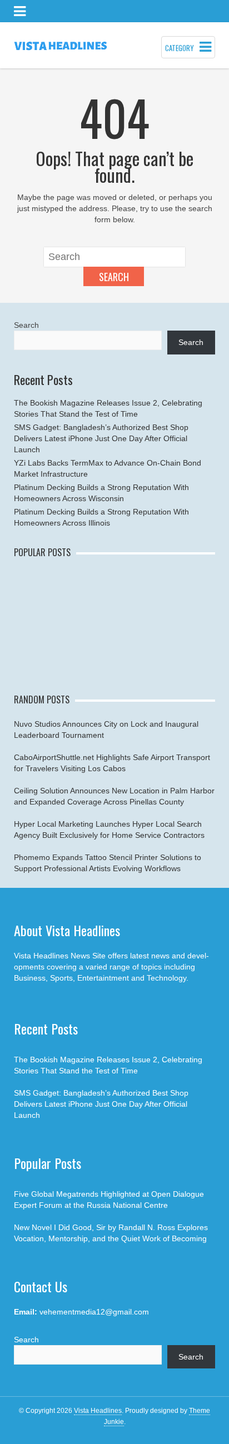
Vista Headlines (98, 1411)
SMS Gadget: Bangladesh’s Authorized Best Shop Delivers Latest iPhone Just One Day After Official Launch (101, 438)
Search (114, 276)
